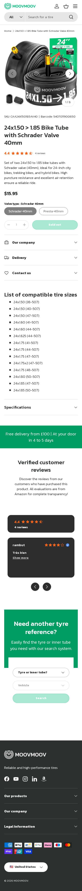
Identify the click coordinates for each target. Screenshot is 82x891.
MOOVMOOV (21, 881)
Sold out (55, 224)
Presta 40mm (53, 211)
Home (7, 31)
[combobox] (41, 17)
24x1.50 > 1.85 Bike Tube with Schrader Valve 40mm (44, 31)
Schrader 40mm (20, 211)
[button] (66, 6)
